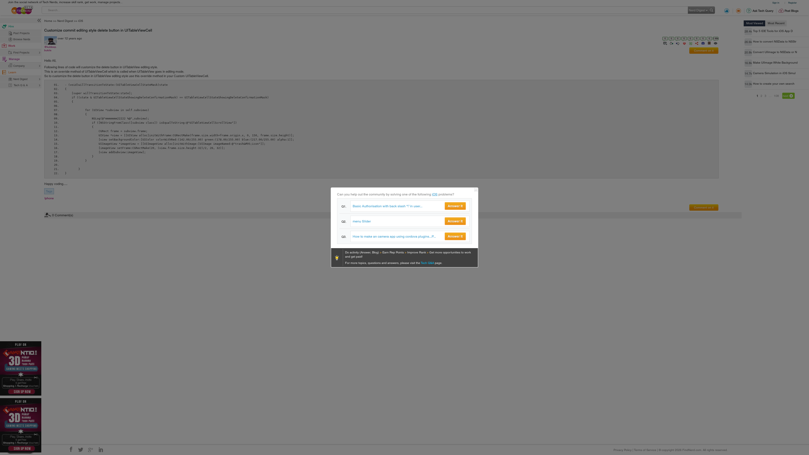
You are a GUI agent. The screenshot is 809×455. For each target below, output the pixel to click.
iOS (435, 194)
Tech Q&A (428, 263)
